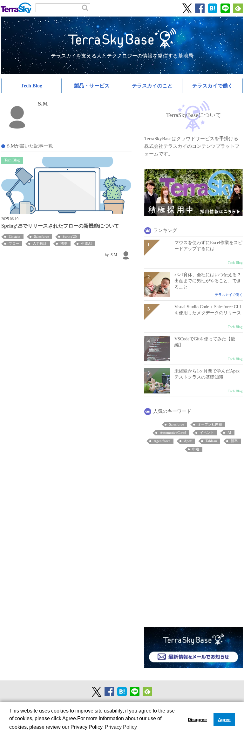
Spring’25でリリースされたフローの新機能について (60, 226)
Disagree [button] (197, 719)
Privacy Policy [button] (121, 727)
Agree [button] (224, 719)
